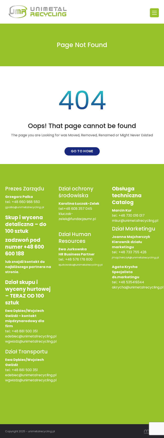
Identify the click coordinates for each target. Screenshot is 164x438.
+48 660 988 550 (26, 201)
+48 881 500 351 (25, 331)
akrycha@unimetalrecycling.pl (137, 287)
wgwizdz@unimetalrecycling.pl (31, 341)
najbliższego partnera (25, 266)
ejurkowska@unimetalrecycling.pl (80, 265)
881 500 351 (28, 369)
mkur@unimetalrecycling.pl (135, 220)
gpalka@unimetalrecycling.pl (24, 207)
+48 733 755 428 (132, 252)
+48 (15, 369)
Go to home (82, 151)
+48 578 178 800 (78, 259)
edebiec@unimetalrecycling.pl (30, 336)
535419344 (135, 282)
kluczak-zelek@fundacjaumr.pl (77, 216)
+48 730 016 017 (132, 215)
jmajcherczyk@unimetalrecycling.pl (135, 257)
